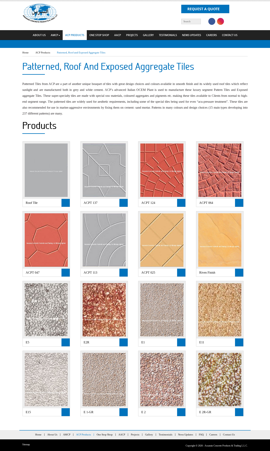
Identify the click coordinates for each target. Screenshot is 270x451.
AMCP (66, 434)
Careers (211, 35)
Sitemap (26, 444)
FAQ (201, 434)
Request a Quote (203, 9)
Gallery (148, 35)
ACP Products (74, 35)
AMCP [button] (54, 35)
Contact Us (229, 35)
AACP (117, 35)
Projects (132, 35)
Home (38, 434)
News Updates (191, 35)
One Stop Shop (99, 35)
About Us (39, 35)
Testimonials (168, 35)
